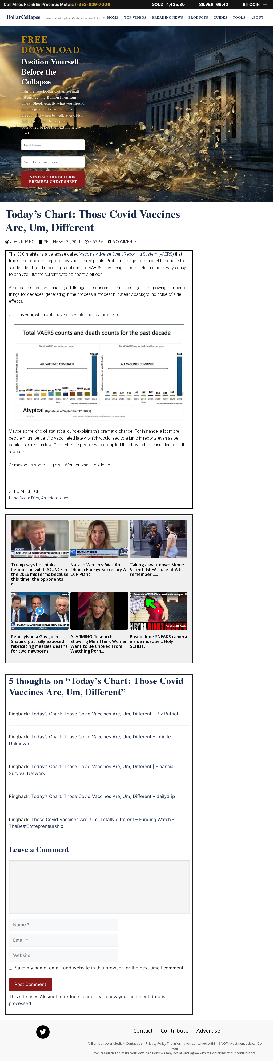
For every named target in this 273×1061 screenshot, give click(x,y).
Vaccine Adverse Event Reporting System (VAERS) (126, 254)
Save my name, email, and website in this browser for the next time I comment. (100, 967)
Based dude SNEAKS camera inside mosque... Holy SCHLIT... (158, 641)
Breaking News (167, 17)
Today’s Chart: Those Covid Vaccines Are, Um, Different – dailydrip (103, 796)
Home (113, 17)
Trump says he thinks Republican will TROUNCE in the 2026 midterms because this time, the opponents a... (40, 574)
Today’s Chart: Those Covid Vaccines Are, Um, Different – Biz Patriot (104, 713)
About (257, 17)
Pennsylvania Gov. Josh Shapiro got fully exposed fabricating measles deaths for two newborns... (39, 643)
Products (198, 17)
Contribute (174, 1030)
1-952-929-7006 (92, 4)
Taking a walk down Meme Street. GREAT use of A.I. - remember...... (157, 569)
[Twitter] (43, 1032)
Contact (143, 1030)
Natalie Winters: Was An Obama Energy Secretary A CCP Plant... (98, 569)
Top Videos (135, 17)
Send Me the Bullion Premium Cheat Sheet (53, 179)
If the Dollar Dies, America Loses (39, 498)
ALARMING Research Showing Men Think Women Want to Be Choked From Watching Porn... (99, 643)
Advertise (208, 1030)
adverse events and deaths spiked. (88, 314)
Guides (220, 17)
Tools (239, 17)
